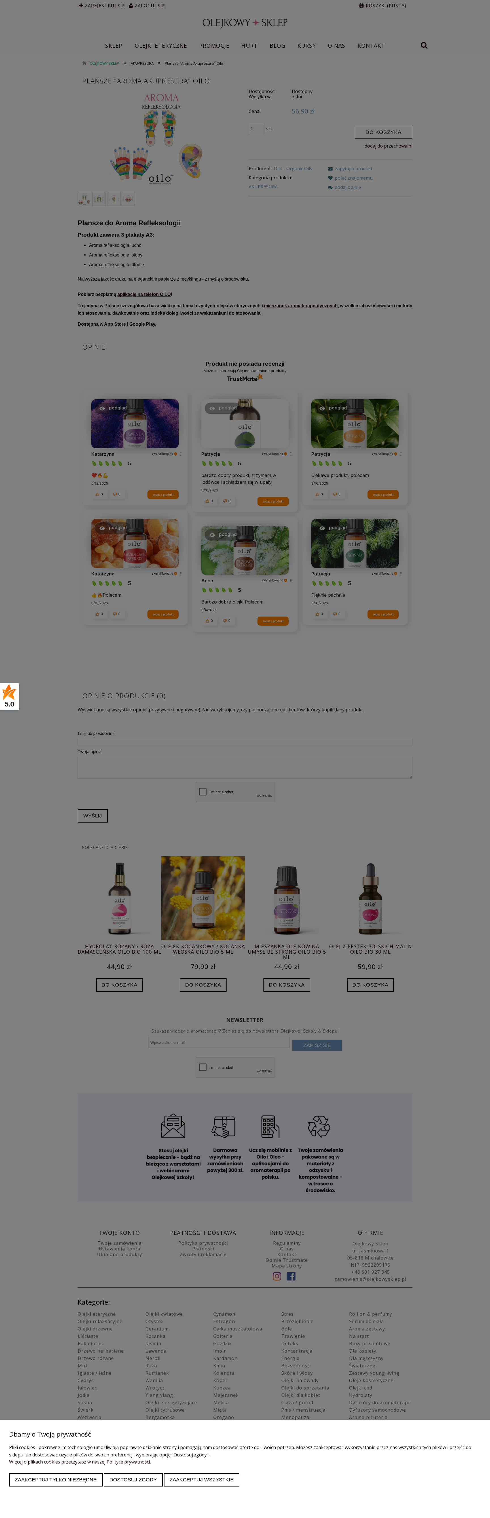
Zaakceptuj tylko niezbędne (56, 1480)
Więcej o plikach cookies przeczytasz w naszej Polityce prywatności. (80, 1462)
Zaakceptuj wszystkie (202, 1480)
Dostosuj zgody (133, 1480)
